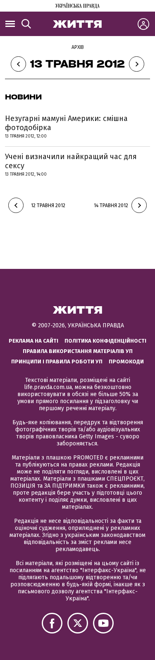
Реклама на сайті (33, 341)
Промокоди (126, 361)
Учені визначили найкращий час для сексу (71, 161)
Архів (78, 47)
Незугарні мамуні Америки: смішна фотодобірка (66, 123)
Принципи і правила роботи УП (57, 361)
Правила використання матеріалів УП (78, 351)
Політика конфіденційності (105, 341)
